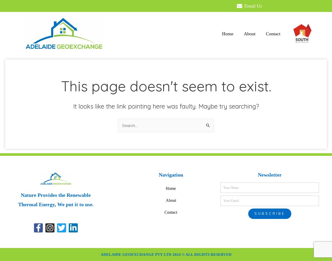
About (249, 33)
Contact (273, 33)
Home (227, 33)
